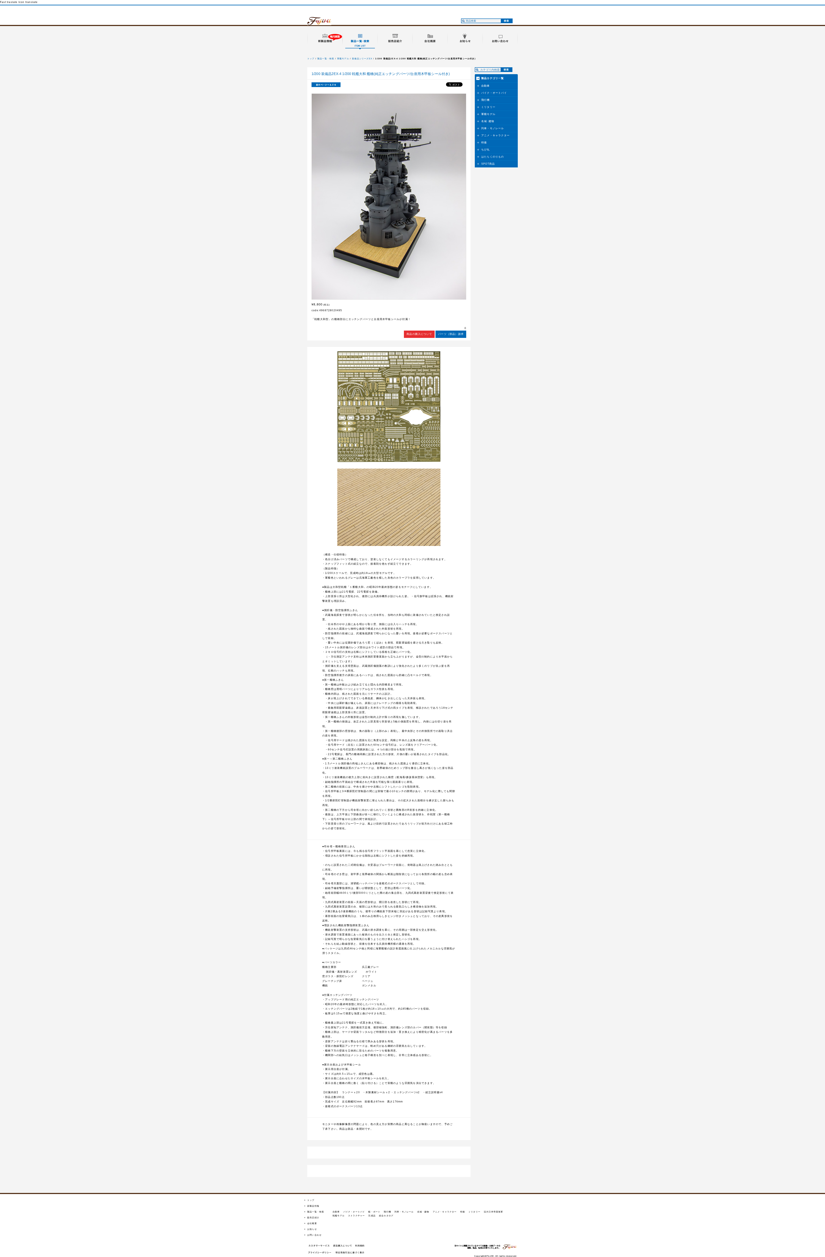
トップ (311, 58)
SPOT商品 (488, 163)
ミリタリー (488, 107)
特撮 (484, 142)
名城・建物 (423, 1212)
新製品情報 (313, 1206)
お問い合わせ (314, 1235)
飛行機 (485, 99)
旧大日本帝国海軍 (493, 1212)
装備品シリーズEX (362, 58)
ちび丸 (485, 149)
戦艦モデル (339, 1215)
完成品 (372, 1215)
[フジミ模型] (323, 22)
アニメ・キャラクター (495, 135)
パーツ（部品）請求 (451, 334)
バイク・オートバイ (494, 92)
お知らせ (312, 1229)
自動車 (485, 85)
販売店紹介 (313, 1217)
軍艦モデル (343, 58)
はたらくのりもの (492, 156)
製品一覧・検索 (325, 58)
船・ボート (374, 1212)
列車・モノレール (492, 128)
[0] (389, 328)
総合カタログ (386, 1215)
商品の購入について (419, 334)
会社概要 (312, 1223)
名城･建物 (487, 121)
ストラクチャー (356, 1215)
